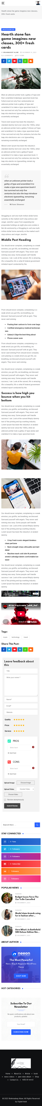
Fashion (18, 894)
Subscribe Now (21, 1032)
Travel (26, 637)
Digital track (22, 1102)
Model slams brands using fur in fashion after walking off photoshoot (28, 915)
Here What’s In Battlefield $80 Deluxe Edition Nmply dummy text (28, 932)
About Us (17, 1074)
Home (7, 1074)
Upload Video (9, 789)
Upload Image (9, 783)
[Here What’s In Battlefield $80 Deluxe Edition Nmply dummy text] (7, 930)
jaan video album (24, 1077)
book (36, 1074)
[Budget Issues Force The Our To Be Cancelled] (7, 898)
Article (27, 1074)
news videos (9, 1077)
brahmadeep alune (11, 52)
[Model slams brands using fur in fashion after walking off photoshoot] (7, 914)
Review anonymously (15, 800)
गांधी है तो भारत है (27, 1080)
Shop (37, 1077)
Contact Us (14, 1080)
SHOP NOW (21, 976)
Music (5, 637)
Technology (15, 637)
